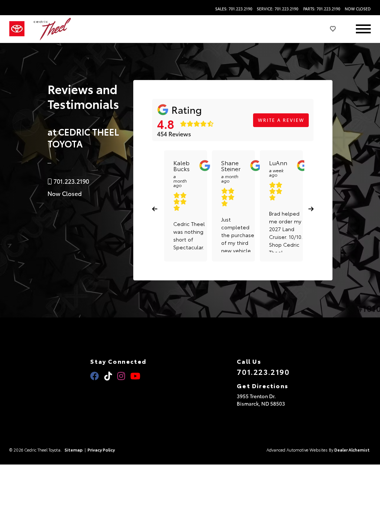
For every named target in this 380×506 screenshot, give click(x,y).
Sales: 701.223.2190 (233, 9)
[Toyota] (16, 29)
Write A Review (281, 120)
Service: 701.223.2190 (277, 9)
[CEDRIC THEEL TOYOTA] (52, 29)
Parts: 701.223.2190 (321, 9)
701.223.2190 (263, 371)
